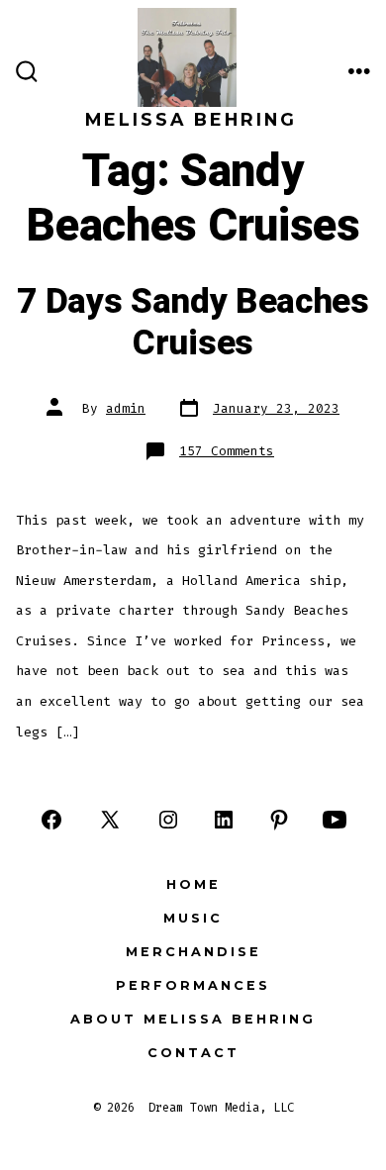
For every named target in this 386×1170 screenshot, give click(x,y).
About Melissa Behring (193, 1019)
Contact (193, 1052)
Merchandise (193, 951)
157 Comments (226, 450)
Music (193, 918)
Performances (193, 985)
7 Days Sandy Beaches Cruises (193, 322)
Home (193, 884)
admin (125, 408)
